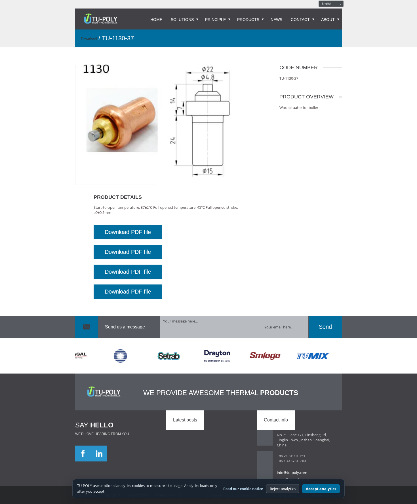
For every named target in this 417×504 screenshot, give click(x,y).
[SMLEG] (257, 356)
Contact (300, 19)
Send (325, 327)
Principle (215, 19)
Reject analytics (283, 488)
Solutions (182, 19)
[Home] (100, 19)
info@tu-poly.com (292, 472)
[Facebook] (83, 453)
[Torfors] (112, 356)
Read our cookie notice (243, 488)
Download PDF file (128, 232)
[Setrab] (160, 356)
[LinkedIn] (99, 453)
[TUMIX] (305, 356)
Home (156, 19)
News (276, 19)
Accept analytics (321, 488)
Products (248, 19)
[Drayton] (209, 356)
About (328, 19)
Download (89, 39)
